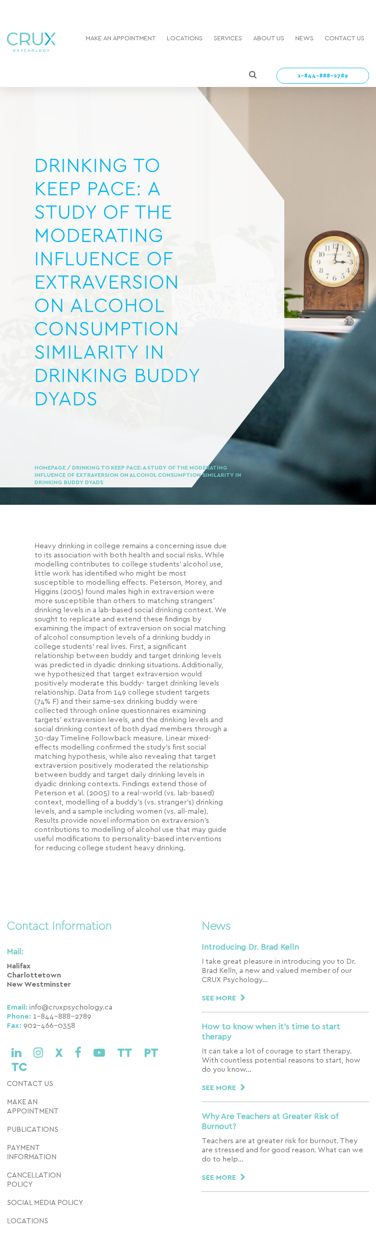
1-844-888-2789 (323, 76)
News (304, 38)
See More (220, 998)
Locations (185, 38)
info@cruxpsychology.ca (70, 1007)
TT (126, 1053)
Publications (32, 1129)
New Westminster (39, 984)
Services (228, 38)
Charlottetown (34, 975)
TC (19, 1067)
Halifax (19, 966)
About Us (268, 38)
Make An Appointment (121, 38)
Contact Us (345, 38)
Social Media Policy (45, 1202)
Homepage (50, 468)
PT (151, 1053)
